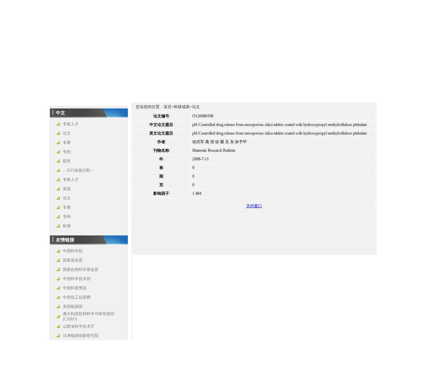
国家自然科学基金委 (80, 269)
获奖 (67, 161)
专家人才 (71, 124)
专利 (67, 151)
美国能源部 (73, 306)
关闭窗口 (254, 206)
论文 (67, 133)
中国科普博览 (75, 288)
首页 (168, 106)
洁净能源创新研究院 (80, 335)
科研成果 (182, 106)
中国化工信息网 (77, 297)
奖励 (67, 188)
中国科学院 (73, 251)
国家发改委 (73, 260)
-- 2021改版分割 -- (78, 170)
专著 (67, 142)
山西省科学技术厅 (79, 326)
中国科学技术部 (77, 278)
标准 (67, 226)
